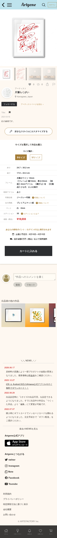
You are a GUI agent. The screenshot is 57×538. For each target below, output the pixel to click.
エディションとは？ (31, 213)
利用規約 (7, 493)
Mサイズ (36, 157)
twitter (12, 459)
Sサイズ (21, 157)
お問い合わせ (9, 514)
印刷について (40, 197)
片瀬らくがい (22, 92)
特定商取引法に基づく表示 (15, 504)
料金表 (32, 375)
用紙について (43, 203)
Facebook (14, 477)
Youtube (13, 483)
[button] (53, 37)
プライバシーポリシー (13, 498)
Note (10, 471)
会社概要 (7, 509)
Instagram (14, 465)
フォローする (9, 104)
